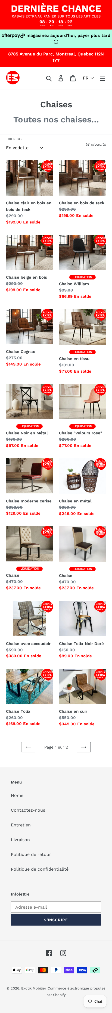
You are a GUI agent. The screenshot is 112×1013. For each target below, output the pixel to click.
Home (17, 795)
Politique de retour (31, 854)
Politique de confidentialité (40, 869)
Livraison (20, 839)
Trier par (14, 139)
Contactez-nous (28, 810)
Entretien (21, 825)
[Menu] (102, 78)
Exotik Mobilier (33, 988)
